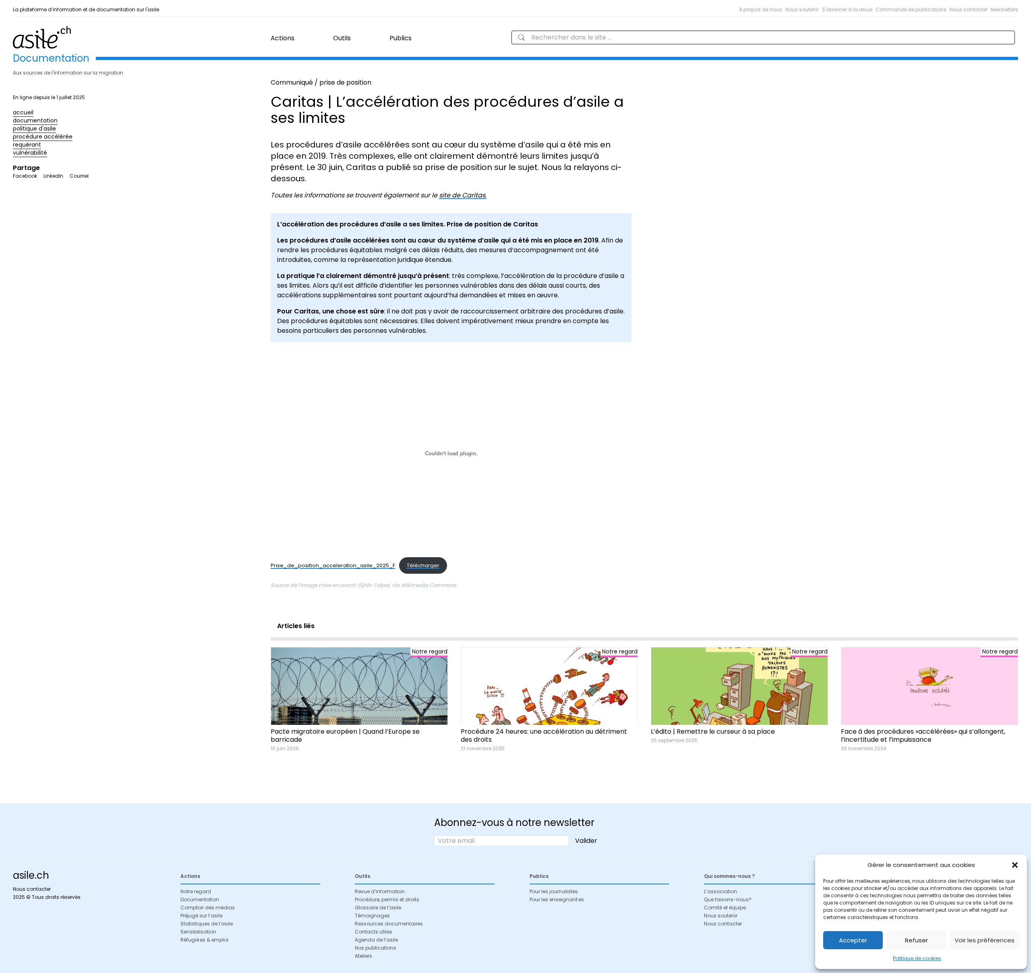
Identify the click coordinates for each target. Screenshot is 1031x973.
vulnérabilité (30, 153)
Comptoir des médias (207, 907)
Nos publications (375, 947)
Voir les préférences (984, 940)
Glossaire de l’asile (378, 907)
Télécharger (423, 565)
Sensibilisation (198, 931)
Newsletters (1004, 9)
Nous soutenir (802, 9)
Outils (342, 38)
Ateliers (363, 955)
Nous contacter (969, 9)
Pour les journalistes (554, 891)
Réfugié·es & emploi (204, 939)
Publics (400, 38)
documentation (35, 120)
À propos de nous (760, 9)
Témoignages (372, 915)
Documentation (199, 899)
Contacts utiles (373, 931)
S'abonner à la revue (847, 9)
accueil (23, 112)
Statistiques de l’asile (206, 923)
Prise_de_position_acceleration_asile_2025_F (333, 565)
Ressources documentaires (389, 923)
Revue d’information (380, 891)
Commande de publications (911, 9)
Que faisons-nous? (728, 899)
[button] (1015, 865)
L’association (720, 891)
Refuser (916, 940)
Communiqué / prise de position (321, 82)
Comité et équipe (725, 907)
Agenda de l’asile (376, 939)
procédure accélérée (42, 137)
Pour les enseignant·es (557, 899)
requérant (27, 145)
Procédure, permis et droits (387, 899)
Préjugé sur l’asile (201, 915)
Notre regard (195, 891)
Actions (282, 38)
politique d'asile (34, 128)
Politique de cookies (917, 958)
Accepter (853, 940)
